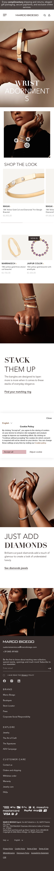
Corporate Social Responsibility (16, 717)
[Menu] (5, 15)
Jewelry (6, 733)
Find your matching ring (17, 392)
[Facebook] (4, 681)
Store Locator (9, 706)
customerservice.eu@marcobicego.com (20, 647)
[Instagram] (11, 681)
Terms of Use (43, 849)
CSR (4, 857)
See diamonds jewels (16, 568)
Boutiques (7, 700)
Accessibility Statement (40, 853)
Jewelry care (8, 787)
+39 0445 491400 (10, 652)
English (17, 840)
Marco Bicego (9, 695)
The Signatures (9, 744)
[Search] (42, 15)
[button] (7, 423)
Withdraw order (9, 776)
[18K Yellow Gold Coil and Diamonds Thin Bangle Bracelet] (23, 186)
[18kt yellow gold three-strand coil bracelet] (14, 247)
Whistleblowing (9, 853)
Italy (4, 840)
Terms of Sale (32, 849)
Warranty (7, 781)
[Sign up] (49, 668)
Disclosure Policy (23, 853)
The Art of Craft (9, 738)
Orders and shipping (12, 770)
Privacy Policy (8, 849)
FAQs (5, 792)
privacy (24, 675)
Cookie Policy (20, 849)
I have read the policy (20, 675)
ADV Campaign (10, 749)
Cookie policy (40, 443)
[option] (27, 59)
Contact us (7, 765)
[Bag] (49, 15)
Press (5, 711)
